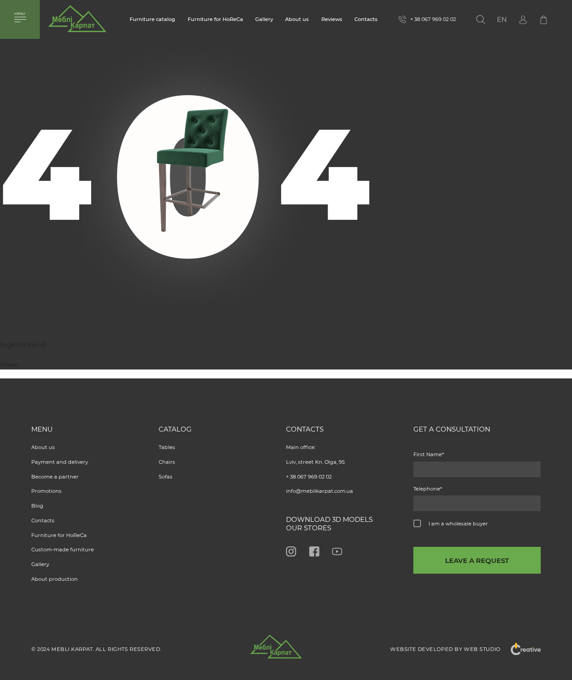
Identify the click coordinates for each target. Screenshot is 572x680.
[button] (502, 19)
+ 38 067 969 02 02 (309, 477)
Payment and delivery (59, 462)
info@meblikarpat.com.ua (319, 491)
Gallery (264, 19)
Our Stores (308, 528)
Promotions (46, 491)
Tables (167, 447)
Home (9, 364)
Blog (37, 506)
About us (297, 19)
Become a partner (55, 477)
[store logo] (77, 21)
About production (54, 579)
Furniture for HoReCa (215, 19)
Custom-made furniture (62, 549)
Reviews (331, 19)
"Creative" (520, 649)
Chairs (167, 462)
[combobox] (492, 19)
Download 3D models (329, 519)
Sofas (165, 477)
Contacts (366, 19)
